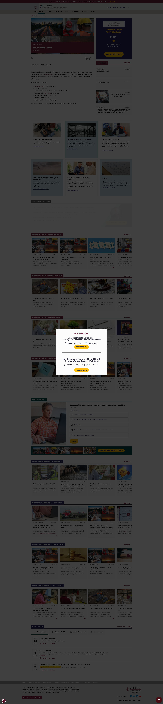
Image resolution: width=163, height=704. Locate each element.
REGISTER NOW (81, 347)
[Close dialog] (105, 330)
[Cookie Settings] (4, 701)
